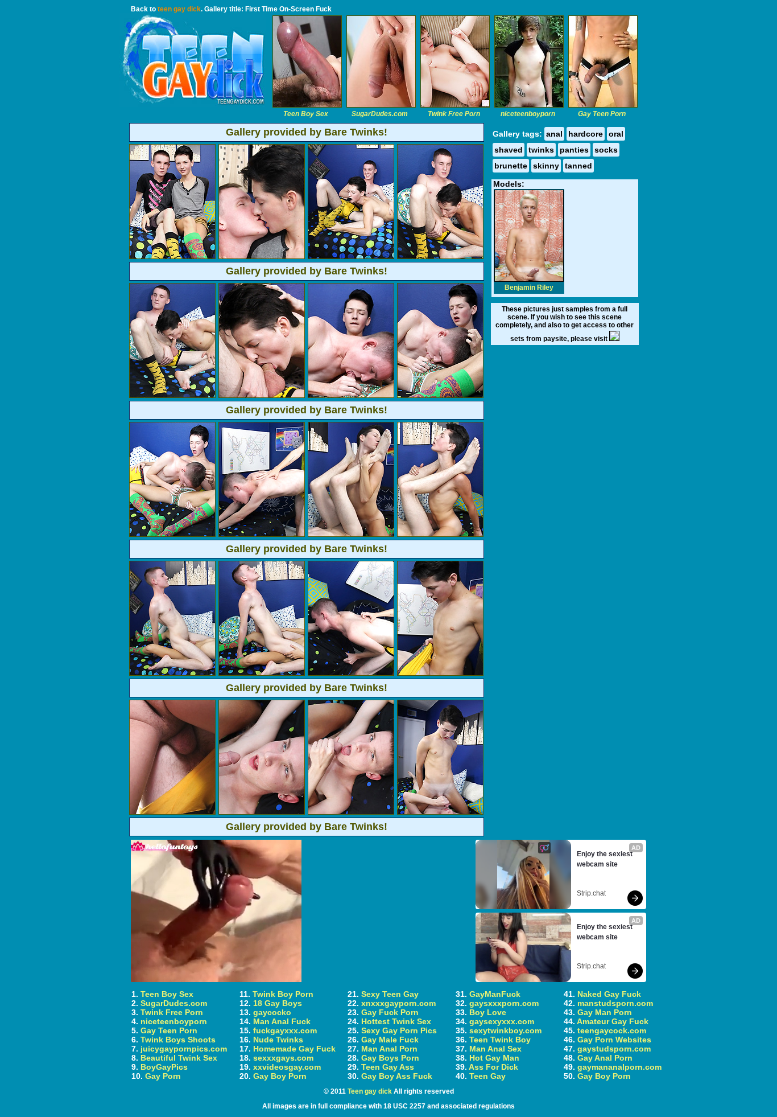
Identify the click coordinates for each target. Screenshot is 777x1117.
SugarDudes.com (173, 1003)
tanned (578, 165)
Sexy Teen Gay (390, 994)
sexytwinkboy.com (505, 1030)
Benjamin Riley (529, 287)
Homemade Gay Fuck (294, 1048)
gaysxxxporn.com (504, 1003)
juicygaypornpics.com (183, 1048)
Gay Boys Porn (390, 1057)
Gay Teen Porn (168, 1030)
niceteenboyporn (173, 1021)
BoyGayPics (164, 1066)
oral (616, 133)
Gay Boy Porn (280, 1076)
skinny (546, 165)
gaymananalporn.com (619, 1066)
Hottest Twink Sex (396, 1021)
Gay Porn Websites (614, 1039)
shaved (508, 149)
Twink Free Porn (171, 1012)
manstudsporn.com (615, 1003)
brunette (510, 165)
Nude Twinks (278, 1039)
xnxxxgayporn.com (398, 1003)
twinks (541, 149)
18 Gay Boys (277, 1003)
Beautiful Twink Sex (178, 1057)
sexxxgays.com (283, 1057)
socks (606, 149)
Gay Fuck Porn (390, 1012)
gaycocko (272, 1012)
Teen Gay (487, 1076)
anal (554, 133)
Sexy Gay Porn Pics (399, 1030)
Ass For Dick (493, 1066)
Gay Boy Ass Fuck (396, 1076)
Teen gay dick (370, 1091)
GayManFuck (494, 994)
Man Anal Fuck (282, 1021)
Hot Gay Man (494, 1057)
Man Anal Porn (389, 1048)
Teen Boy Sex (166, 994)
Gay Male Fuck (390, 1039)
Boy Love (487, 1012)
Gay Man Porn (604, 1012)
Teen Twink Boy (500, 1039)
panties (574, 149)
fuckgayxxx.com (285, 1030)
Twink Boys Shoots (178, 1039)
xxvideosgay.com (287, 1066)
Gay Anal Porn (605, 1057)
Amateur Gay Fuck (612, 1021)
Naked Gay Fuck (609, 994)
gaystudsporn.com (614, 1048)
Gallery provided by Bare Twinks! (306, 132)
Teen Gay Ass (387, 1066)
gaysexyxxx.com (501, 1021)
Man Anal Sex (495, 1048)
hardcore (585, 133)
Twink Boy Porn (283, 994)
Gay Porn (163, 1076)
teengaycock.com (611, 1030)
